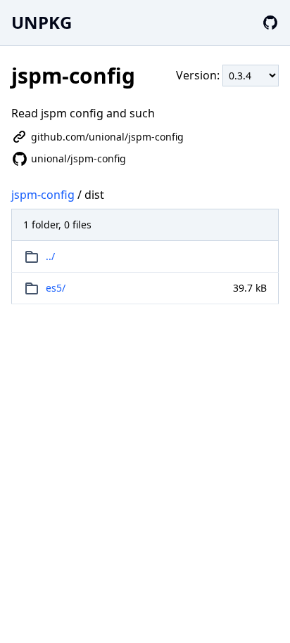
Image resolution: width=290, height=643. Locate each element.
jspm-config (43, 194)
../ (50, 256)
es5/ (55, 287)
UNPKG (41, 22)
